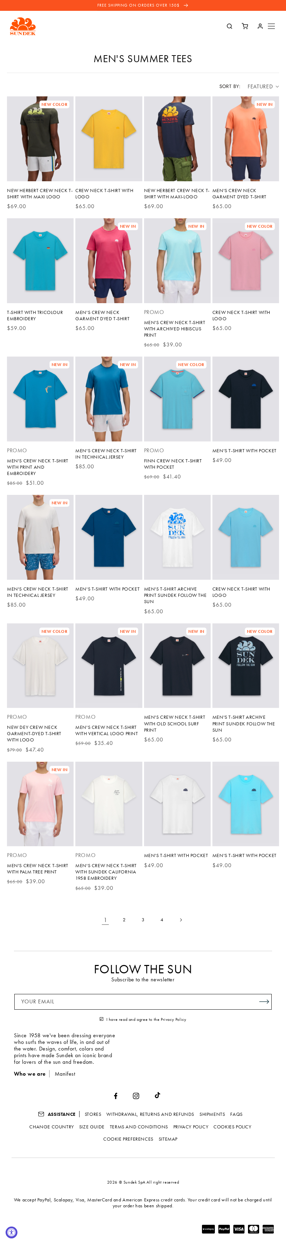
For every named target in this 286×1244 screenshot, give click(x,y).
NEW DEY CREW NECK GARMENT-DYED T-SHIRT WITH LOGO (34, 733)
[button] (271, 26)
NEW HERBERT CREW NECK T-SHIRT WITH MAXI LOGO (40, 193)
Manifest (65, 1073)
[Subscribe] (264, 1002)
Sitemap (168, 1139)
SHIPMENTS (212, 1114)
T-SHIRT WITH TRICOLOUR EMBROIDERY (35, 315)
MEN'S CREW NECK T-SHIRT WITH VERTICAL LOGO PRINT (106, 730)
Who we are (30, 1073)
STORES (93, 1114)
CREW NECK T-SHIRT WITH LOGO (104, 193)
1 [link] (105, 920)
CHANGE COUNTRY (51, 1127)
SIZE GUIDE (92, 1127)
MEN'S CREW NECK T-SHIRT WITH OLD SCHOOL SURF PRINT (174, 723)
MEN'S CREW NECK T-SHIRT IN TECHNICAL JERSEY (106, 453)
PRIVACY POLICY (190, 1127)
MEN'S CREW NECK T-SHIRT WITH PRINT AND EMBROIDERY (37, 467)
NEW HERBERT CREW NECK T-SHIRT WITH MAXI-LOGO (177, 193)
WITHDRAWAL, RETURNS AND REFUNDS (150, 1114)
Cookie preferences (128, 1139)
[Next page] (180, 920)
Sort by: (230, 86)
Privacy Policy (173, 1019)
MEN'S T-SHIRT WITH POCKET (244, 450)
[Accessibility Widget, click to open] (11, 1232)
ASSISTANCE (61, 1114)
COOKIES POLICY (232, 1127)
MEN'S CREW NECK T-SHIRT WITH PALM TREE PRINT (37, 868)
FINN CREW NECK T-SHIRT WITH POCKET (173, 464)
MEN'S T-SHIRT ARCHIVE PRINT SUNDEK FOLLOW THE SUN (175, 595)
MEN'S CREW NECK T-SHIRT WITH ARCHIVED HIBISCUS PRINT (174, 328)
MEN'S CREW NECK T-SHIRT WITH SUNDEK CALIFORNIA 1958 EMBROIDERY (106, 871)
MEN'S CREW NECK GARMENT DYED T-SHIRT (239, 193)
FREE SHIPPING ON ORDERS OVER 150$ (139, 5)
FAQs (236, 1114)
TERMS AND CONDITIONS (139, 1127)
